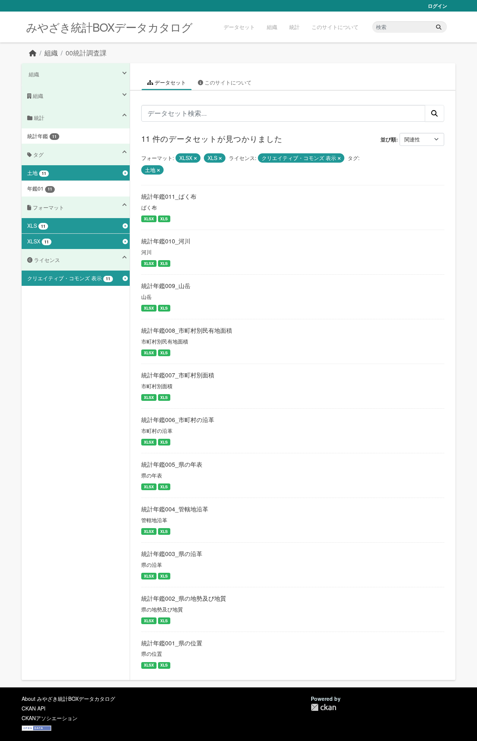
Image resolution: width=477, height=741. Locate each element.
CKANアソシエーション (50, 718)
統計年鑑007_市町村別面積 (177, 375)
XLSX (149, 218)
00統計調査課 (86, 52)
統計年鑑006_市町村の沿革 (177, 419)
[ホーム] (33, 52)
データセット (239, 27)
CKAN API (33, 708)
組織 (272, 27)
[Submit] (438, 27)
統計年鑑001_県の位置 (171, 643)
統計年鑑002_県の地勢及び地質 (183, 598)
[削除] (195, 158)
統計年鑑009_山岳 (165, 285)
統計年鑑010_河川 (165, 241)
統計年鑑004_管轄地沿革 (174, 509)
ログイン (437, 5)
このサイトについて (335, 27)
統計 (294, 27)
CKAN (323, 707)
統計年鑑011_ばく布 (168, 196)
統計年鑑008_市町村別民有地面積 (186, 330)
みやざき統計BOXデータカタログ (109, 27)
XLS (164, 218)
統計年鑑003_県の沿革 (171, 553)
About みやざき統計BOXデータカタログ (68, 698)
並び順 (388, 139)
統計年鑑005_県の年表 (171, 464)
